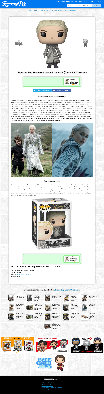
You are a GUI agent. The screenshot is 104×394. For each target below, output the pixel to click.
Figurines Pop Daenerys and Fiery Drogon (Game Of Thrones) (92, 316)
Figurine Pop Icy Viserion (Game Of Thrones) (92, 306)
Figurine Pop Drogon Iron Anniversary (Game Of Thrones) (37, 297)
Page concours (46, 384)
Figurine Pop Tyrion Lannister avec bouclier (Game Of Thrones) (74, 297)
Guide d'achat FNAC (48, 382)
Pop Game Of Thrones (24, 274)
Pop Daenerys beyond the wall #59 (66, 10)
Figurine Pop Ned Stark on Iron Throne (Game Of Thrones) (20, 297)
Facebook (78, 2)
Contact (44, 391)
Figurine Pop (31, 10)
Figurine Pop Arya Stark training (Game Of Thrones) (20, 306)
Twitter (98, 2)
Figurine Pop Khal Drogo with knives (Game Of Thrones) (56, 297)
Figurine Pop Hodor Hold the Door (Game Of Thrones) (74, 306)
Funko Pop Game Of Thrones (67, 290)
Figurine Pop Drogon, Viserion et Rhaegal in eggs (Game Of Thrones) (38, 307)
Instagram (88, 2)
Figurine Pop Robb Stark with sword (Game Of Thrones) (93, 297)
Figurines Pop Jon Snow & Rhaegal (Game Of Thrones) (38, 315)
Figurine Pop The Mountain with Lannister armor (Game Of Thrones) (20, 316)
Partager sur (43, 90)
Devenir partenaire (47, 386)
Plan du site (45, 389)
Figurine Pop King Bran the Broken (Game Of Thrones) (75, 315)
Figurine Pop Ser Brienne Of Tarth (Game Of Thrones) (56, 306)
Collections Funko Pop (64, 2)
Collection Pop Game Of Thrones (45, 10)
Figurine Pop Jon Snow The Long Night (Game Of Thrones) (56, 315)
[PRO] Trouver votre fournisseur (52, 387)
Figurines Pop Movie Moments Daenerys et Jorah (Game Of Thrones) (56, 325)
